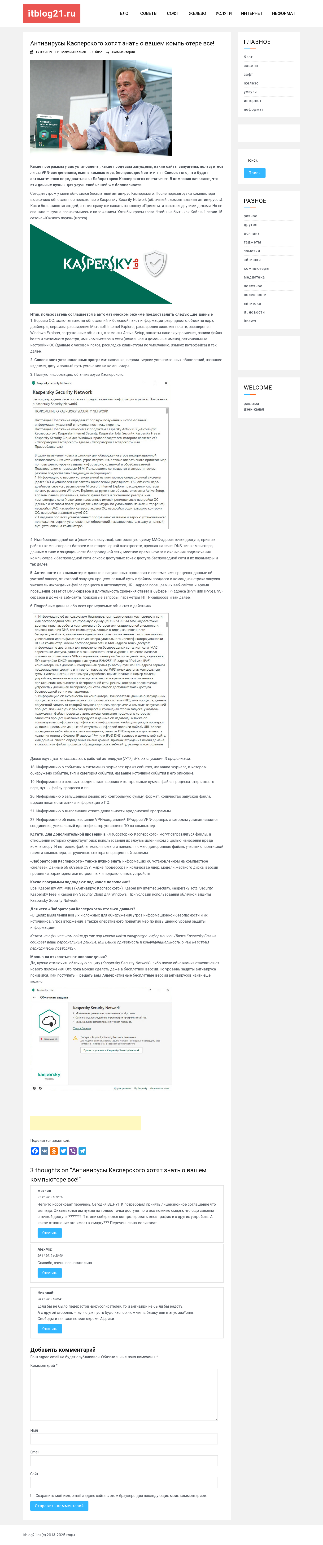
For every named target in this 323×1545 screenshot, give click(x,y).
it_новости (254, 312)
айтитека (252, 303)
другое (251, 224)
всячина (252, 233)
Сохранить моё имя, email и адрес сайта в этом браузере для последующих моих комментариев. (121, 1495)
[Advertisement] (85, 1123)
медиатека (254, 277)
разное (251, 216)
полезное (253, 286)
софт (173, 13)
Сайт (34, 1474)
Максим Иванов (73, 52)
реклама (251, 403)
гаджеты (252, 242)
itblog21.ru (52, 13)
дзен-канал (254, 409)
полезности (255, 294)
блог (125, 13)
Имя (34, 1430)
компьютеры (257, 268)
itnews (250, 321)
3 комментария (123, 52)
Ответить (49, 1233)
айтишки (252, 259)
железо (197, 13)
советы (148, 13)
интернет (252, 13)
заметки (252, 251)
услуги (224, 13)
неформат (284, 13)
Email (34, 1452)
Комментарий (43, 1365)
